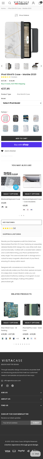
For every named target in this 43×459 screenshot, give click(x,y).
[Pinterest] (13, 385)
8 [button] (29, 344)
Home (3, 8)
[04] (13, 338)
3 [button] (23, 215)
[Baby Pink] (35, 338)
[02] (6, 338)
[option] (21, 40)
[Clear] (2, 207)
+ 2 (17, 339)
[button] (6, 77)
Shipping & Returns (12, 234)
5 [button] (22, 344)
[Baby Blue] (31, 338)
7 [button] (26, 344)
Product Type (6, 94)
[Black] (6, 207)
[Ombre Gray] (24, 210)
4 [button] (20, 344)
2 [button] (21, 215)
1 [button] (19, 215)
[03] (10, 338)
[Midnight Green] (27, 338)
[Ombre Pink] (27, 210)
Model (3, 98)
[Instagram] (8, 385)
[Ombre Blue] (31, 210)
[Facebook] (3, 385)
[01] (2, 338)
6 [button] (24, 344)
